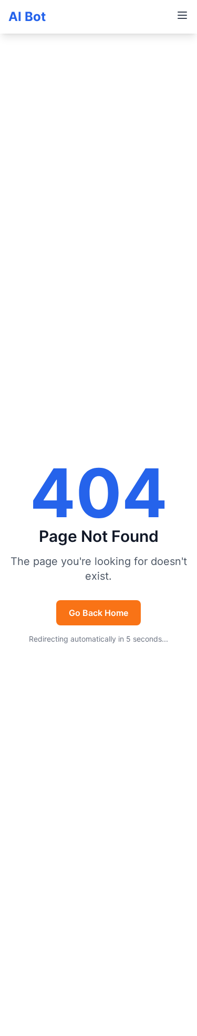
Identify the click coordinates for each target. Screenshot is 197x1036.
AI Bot (27, 16)
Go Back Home (98, 613)
